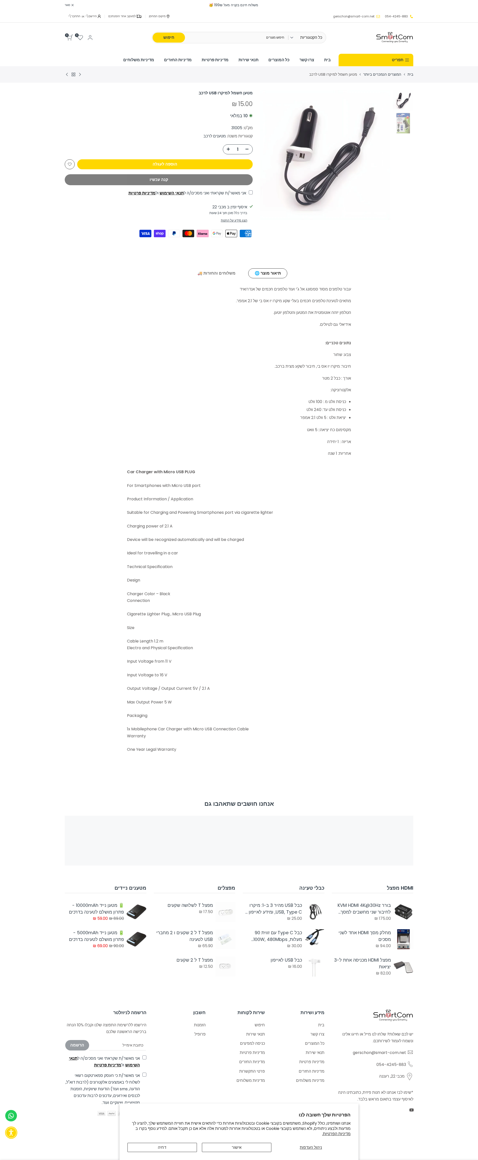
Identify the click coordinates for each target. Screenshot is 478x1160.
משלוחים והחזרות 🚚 (216, 273)
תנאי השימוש (172, 193)
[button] (70, 164)
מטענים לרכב (214, 136)
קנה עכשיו (159, 179)
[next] (270, 155)
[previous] (380, 155)
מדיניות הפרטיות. (336, 1134)
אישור (236, 1147)
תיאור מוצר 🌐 (268, 273)
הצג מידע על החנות (234, 220)
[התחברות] (90, 38)
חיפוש (168, 37)
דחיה (162, 1147)
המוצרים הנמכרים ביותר (382, 74)
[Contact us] (11, 1116)
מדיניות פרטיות (142, 193)
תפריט (397, 60)
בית (410, 74)
